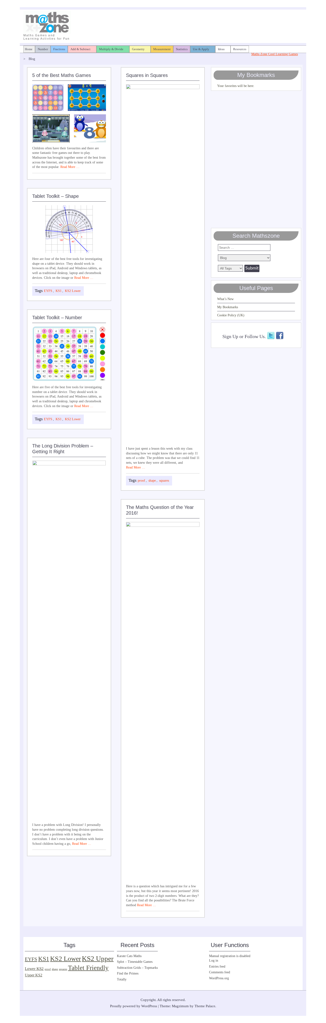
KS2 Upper (98, 958)
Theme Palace (205, 1006)
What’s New (225, 299)
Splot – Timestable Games (134, 962)
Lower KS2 (34, 968)
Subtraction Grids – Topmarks (137, 967)
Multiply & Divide (111, 49)
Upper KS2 (33, 975)
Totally (121, 979)
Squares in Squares (147, 75)
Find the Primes (127, 973)
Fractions (59, 49)
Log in (213, 960)
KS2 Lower (73, 291)
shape (152, 480)
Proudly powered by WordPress (133, 1006)
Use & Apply (201, 49)
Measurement (162, 49)
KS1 (59, 291)
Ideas (221, 49)
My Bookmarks (227, 307)
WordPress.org (219, 978)
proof (141, 480)
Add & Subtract (80, 49)
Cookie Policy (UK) (230, 315)
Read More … (69, 167)
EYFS (48, 291)
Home (28, 49)
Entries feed (217, 966)
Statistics (182, 49)
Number (43, 49)
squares (164, 480)
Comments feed (219, 972)
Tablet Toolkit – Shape (55, 196)
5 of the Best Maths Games (61, 75)
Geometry (138, 49)
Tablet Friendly (88, 967)
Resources (239, 49)
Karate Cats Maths (129, 956)
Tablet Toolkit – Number (57, 317)
